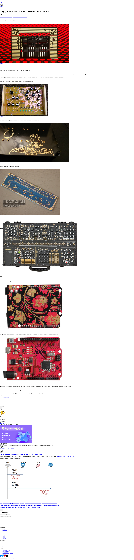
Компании (4, 536)
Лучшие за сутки (3, 514)
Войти (4, 529)
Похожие (8, 514)
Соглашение (5, 545)
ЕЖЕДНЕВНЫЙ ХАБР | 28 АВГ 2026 (7, 448)
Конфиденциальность (6, 546)
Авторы (4, 537)
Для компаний (5, 543)
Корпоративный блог (6, 550)
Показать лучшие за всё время (6, 516)
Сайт (1, 423)
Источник (16, 272)
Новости (4, 534)
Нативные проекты (6, 552)
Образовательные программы (8, 553)
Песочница (4, 538)
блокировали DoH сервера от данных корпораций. (65, 456)
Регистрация (5, 530)
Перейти (2, 446)
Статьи (4, 533)
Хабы (4, 535)
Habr (6, 559)
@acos (1, 417)
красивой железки (14, 280)
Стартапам (4, 554)
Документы (5, 544)
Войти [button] (1, 6)
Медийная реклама (6, 551)
